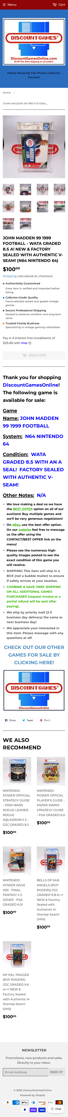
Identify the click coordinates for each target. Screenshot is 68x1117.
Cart (61, 4)
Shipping (10, 276)
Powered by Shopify (32, 1095)
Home (7, 92)
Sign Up (56, 1072)
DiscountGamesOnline (37, 1090)
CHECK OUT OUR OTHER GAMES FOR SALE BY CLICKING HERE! (34, 654)
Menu (12, 4)
